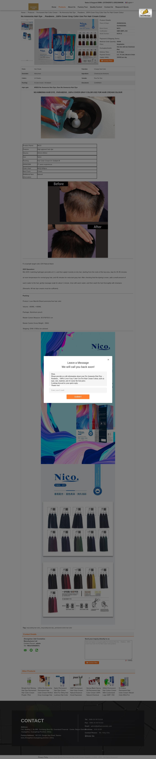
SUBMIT (78, 397)
